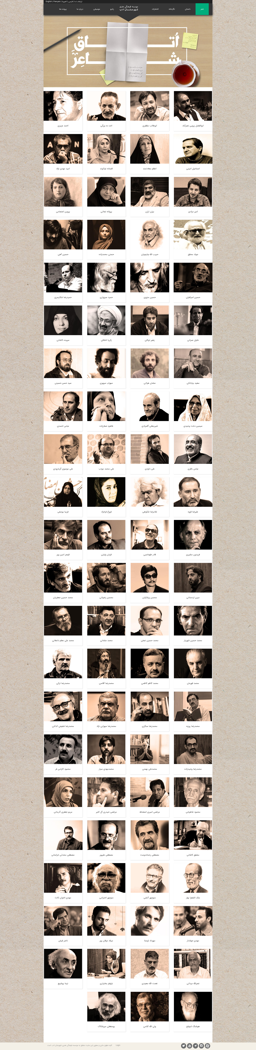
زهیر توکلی (150, 340)
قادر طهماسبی (149, 554)
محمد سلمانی (106, 640)
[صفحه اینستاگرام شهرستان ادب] (201, 1046)
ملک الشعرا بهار (193, 898)
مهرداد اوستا (149, 940)
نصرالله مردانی (193, 983)
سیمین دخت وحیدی (193, 426)
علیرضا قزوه (193, 512)
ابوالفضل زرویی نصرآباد (193, 126)
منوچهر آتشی (150, 898)
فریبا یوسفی (62, 512)
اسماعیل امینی (193, 168)
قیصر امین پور (63, 554)
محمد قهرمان (193, 683)
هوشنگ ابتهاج (193, 1026)
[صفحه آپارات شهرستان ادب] (207, 1045)
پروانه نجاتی (106, 211)
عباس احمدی (63, 426)
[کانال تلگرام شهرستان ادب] (195, 1046)
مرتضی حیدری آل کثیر (106, 812)
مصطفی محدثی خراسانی (63, 855)
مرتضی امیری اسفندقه (150, 812)
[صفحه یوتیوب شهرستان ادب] (189, 1046)
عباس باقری (193, 469)
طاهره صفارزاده (106, 426)
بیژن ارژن (149, 211)
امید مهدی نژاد (63, 168)
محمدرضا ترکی (63, 683)
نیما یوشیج (63, 983)
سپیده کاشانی (63, 340)
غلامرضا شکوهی (149, 512)
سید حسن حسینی (63, 383)
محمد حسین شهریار (193, 640)
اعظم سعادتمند (149, 168)
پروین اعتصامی (63, 211)
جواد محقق (193, 254)
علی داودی (150, 469)
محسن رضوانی (106, 597)
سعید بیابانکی (193, 383)
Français (56, 1)
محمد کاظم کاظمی (149, 683)
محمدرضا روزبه (193, 726)
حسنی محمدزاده (106, 254)
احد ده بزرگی (106, 126)
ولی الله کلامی (149, 1026)
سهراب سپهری (106, 383)
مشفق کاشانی (193, 855)
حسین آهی (63, 254)
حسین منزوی (150, 297)
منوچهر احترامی (106, 898)
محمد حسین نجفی (149, 640)
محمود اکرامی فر (63, 769)
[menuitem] (202, 9)
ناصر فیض (63, 940)
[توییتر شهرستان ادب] (183, 1046)
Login (118, 1045)
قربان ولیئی (106, 554)
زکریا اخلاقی (106, 340)
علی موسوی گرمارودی (63, 469)
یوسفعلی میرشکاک (106, 1026)
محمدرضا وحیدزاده (193, 769)
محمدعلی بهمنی (149, 769)
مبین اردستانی (193, 597)
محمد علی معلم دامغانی (63, 640)
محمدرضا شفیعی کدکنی (63, 726)
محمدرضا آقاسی (106, 683)
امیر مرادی (193, 211)
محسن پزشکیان (149, 597)
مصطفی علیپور (106, 855)
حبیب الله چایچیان (149, 254)
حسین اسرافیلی (193, 297)
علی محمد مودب (106, 469)
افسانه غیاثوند (106, 168)
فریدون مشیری (193, 554)
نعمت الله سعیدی (149, 983)
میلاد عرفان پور (106, 940)
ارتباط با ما (78, 1)
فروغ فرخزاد (106, 512)
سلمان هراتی (150, 383)
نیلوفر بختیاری (106, 983)
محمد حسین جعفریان (63, 597)
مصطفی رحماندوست (149, 855)
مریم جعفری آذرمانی (63, 812)
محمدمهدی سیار (106, 769)
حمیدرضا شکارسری (63, 297)
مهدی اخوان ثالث (63, 898)
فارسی (70, 1)
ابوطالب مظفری (150, 126)
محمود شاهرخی (193, 812)
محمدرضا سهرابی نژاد (106, 726)
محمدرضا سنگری (149, 726)
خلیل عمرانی (193, 340)
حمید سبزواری (106, 297)
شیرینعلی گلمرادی (150, 426)
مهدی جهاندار (193, 940)
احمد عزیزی (63, 126)
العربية (64, 1)
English (49, 1)
